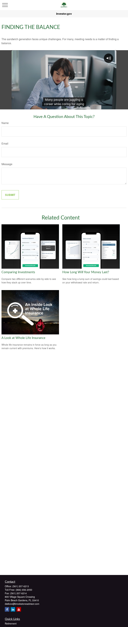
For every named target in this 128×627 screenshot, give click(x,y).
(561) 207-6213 (20, 586)
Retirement (10, 623)
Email (5, 143)
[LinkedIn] (13, 609)
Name (5, 123)
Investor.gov (64, 14)
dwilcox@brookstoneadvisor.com (22, 603)
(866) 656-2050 (24, 589)
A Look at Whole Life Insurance (23, 338)
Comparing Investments (18, 272)
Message (7, 164)
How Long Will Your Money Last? (85, 272)
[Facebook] (7, 609)
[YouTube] (18, 609)
